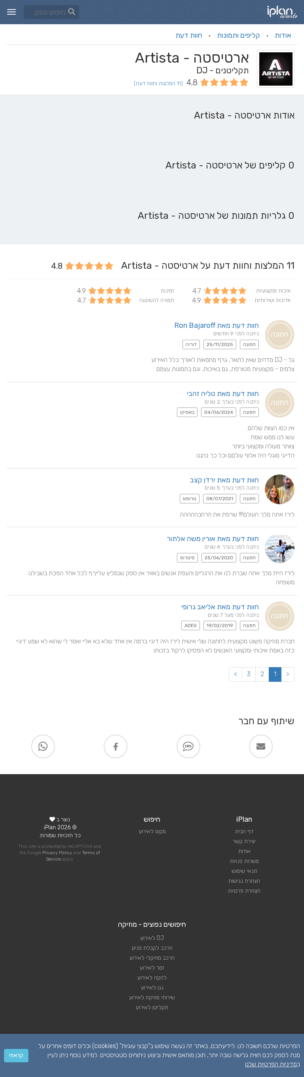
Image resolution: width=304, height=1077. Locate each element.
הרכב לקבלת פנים (152, 948)
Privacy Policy (57, 852)
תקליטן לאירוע (152, 1007)
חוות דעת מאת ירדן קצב (224, 480)
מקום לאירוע (152, 831)
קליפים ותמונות (238, 35)
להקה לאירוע (152, 977)
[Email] (261, 746)
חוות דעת (188, 35)
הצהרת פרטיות (244, 891)
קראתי (16, 1055)
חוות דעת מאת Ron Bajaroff (216, 325)
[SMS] (188, 746)
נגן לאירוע (152, 987)
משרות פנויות (244, 861)
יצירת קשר (244, 841)
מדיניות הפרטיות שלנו (271, 1064)
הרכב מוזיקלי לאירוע (152, 958)
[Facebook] (115, 746)
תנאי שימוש (244, 871)
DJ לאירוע (152, 938)
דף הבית (244, 831)
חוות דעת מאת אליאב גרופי (220, 607)
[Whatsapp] (43, 746)
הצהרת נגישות (244, 881)
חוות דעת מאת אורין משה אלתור (213, 538)
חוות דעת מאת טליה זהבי (223, 393)
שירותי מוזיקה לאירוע (152, 997)
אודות (283, 35)
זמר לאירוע (152, 967)
